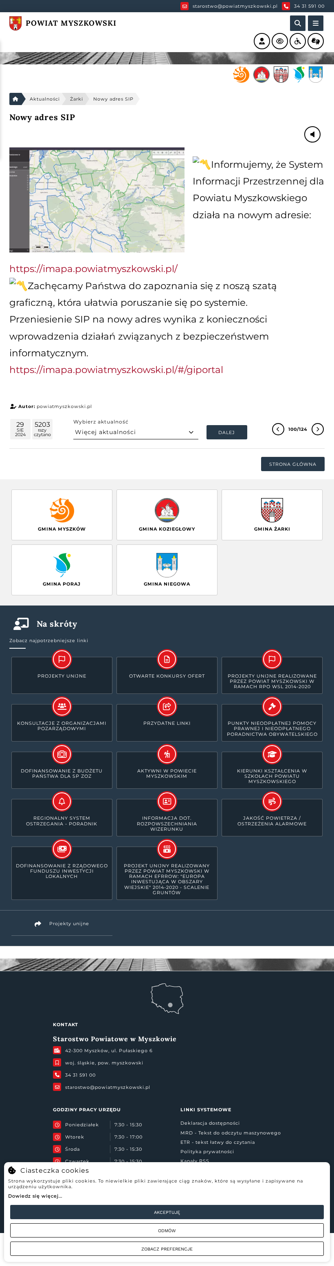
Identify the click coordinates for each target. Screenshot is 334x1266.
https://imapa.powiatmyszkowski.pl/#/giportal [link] (116, 369)
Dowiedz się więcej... (35, 1196)
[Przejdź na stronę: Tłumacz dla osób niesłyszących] (316, 41)
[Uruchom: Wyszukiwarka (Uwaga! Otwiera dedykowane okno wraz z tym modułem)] (298, 23)
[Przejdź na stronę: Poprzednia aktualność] (278, 429)
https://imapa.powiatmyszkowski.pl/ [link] (93, 268)
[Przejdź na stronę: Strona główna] (15, 99)
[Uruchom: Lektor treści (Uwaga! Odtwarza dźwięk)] (262, 41)
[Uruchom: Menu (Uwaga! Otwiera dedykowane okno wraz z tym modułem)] (316, 23)
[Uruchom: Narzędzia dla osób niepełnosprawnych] (298, 41)
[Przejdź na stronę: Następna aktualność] (318, 429)
